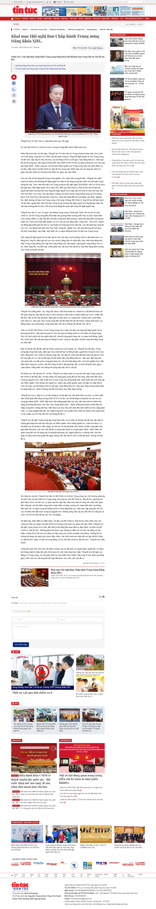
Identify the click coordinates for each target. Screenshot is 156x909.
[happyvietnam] (54, 863)
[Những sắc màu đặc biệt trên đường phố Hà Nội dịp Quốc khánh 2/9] (90, 662)
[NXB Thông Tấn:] (67, 866)
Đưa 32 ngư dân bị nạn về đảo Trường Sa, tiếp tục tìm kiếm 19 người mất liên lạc (91, 727)
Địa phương (131, 875)
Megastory (15, 775)
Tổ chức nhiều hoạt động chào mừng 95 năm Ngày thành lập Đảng (40, 69)
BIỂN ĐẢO (114, 18)
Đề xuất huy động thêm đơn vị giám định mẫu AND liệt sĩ (89, 695)
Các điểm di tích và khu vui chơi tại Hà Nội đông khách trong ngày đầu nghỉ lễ (23, 727)
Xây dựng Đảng (92, 29)
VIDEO (147, 18)
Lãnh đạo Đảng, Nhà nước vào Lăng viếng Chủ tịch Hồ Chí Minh (39, 66)
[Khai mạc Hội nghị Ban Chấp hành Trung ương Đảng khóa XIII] (35, 577)
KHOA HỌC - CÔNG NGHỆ (101, 18)
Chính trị (25, 29)
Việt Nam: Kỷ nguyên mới (76, 29)
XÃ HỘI (39, 18)
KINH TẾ (33, 18)
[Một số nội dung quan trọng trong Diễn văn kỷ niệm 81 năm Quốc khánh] (82, 758)
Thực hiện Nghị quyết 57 (134, 18)
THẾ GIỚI (25, 18)
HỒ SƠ (81, 18)
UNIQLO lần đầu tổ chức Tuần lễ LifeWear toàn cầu (93, 846)
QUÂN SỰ (88, 18)
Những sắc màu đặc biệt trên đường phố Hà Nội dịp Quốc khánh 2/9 (90, 674)
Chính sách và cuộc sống (39, 29)
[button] (101, 715)
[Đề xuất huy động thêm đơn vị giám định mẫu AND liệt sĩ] (90, 684)
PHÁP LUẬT (48, 18)
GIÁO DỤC (64, 18)
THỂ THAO (73, 18)
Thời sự (17, 18)
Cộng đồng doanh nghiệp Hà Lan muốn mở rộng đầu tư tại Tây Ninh (128, 846)
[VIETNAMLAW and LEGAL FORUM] (43, 864)
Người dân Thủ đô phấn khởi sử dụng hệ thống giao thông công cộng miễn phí (46, 727)
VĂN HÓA (56, 18)
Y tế (121, 18)
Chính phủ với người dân (57, 29)
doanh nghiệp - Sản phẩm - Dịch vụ (25, 822)
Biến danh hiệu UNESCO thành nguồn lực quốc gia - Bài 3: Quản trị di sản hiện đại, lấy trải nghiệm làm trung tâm (34, 794)
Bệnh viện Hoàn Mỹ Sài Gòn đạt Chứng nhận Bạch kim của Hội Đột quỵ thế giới (25, 847)
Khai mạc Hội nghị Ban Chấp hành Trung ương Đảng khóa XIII (77, 571)
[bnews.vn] (80, 866)
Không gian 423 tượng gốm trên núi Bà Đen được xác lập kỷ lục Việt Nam (68, 727)
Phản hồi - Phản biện (106, 29)
